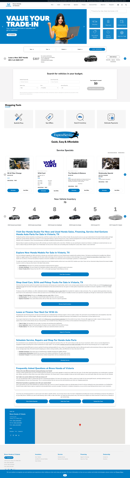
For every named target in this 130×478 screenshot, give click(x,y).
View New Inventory (65, 274)
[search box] (108, 11)
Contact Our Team (98, 401)
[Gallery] (43, 26)
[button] (80, 425)
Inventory (38, 454)
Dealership (106, 454)
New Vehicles (38, 457)
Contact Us (20, 431)
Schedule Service (121, 152)
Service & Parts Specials (63, 459)
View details (113, 57)
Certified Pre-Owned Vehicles (41, 459)
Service (60, 454)
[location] (87, 1)
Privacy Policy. (119, 472)
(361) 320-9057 (18, 423)
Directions (12, 431)
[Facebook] (11, 435)
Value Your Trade (65, 401)
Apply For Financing (84, 457)
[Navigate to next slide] (86, 26)
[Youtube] (16, 435)
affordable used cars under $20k (57, 291)
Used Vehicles (38, 461)
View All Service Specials (112, 152)
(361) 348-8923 (17, 420)
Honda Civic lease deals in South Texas (96, 257)
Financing (83, 454)
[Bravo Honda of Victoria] (16, 4)
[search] (126, 5)
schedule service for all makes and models (70, 344)
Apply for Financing (65, 332)
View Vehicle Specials (31, 401)
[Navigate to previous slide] (1, 26)
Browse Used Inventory (65, 304)
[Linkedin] (19, 435)
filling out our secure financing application (55, 319)
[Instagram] (13, 435)
